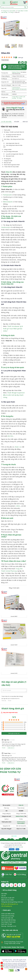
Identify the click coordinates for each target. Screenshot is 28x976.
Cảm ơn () (11, 748)
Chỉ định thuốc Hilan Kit (12, 136)
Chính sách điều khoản (8, 914)
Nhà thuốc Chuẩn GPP (7, 898)
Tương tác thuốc (8, 160)
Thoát (17, 849)
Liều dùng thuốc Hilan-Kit (12, 143)
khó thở (10, 436)
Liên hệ (3, 896)
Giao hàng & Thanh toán (8, 922)
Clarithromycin (16, 87)
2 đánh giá (20, 57)
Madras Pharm (16, 72)
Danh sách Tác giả (6, 924)
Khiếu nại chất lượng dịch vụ (9, 904)
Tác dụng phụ (7, 158)
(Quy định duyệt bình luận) (10, 712)
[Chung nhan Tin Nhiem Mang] (17, 970)
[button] (12, 836)
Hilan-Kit (8, 172)
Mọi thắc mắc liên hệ (10, 930)
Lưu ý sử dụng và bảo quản (11, 151)
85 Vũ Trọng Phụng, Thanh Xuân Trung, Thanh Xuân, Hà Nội (13, 942)
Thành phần (7, 130)
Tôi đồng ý (11, 849)
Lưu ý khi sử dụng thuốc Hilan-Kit (14, 154)
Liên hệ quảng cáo (6, 906)
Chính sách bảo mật (17, 847)
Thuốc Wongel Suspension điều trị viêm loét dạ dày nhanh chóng (14, 395)
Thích (4, 700)
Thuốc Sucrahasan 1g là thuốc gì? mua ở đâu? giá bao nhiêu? (13, 328)
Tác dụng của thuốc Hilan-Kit (13, 134)
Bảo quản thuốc (10, 156)
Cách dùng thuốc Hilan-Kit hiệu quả (12, 146)
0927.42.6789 (13, 937)
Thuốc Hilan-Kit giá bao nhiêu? (12, 164)
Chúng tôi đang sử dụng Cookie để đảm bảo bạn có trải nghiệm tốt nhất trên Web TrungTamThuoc (13, 845)
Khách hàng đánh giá (13, 708)
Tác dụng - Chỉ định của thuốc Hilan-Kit (14, 132)
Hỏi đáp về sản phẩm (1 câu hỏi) (14, 683)
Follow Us (4, 882)
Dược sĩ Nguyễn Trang (14, 108)
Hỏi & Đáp (16, 121)
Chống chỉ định (8, 149)
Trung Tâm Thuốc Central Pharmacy (14, 961)
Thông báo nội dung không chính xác (12, 902)
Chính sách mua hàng (7, 916)
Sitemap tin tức (11, 926)
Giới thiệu (4, 893)
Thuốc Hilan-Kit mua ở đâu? (11, 166)
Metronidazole (8, 202)
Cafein (18, 506)
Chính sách (7, 910)
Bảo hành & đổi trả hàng (8, 920)
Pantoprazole (23, 89)
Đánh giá (25, 121)
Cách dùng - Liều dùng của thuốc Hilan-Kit (13, 139)
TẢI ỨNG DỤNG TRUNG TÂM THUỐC (12, 947)
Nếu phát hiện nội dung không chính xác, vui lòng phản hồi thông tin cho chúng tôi (14, 103)
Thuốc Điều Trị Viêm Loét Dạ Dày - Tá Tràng (18, 97)
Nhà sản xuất (7, 162)
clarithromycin (21, 822)
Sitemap (3, 926)
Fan (8, 874)
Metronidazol (15, 89)
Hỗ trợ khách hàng (9, 890)
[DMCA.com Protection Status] (11, 970)
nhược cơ (18, 447)
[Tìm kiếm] (25, 7)
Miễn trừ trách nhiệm (7, 900)
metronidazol (20, 823)
